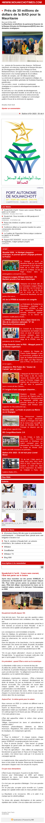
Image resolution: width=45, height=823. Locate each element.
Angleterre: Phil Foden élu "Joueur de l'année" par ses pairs (19, 368)
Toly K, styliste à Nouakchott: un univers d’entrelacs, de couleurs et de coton (19, 542)
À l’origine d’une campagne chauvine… (19, 390)
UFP (3, 494)
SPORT (5, 249)
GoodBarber (9, 550)
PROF (25, 497)
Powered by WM (28, 820)
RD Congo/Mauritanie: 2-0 (14, 432)
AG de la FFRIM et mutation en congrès (20, 300)
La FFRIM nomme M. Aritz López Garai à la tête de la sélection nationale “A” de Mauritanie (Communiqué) (21, 322)
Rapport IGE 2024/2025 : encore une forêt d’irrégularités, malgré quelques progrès (18, 241)
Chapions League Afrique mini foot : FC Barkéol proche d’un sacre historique (20, 278)
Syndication (17, 820)
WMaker (7, 547)
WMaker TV (9, 554)
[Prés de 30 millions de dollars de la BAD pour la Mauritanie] (22, 32)
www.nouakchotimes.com (22, 2)
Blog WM (7, 558)
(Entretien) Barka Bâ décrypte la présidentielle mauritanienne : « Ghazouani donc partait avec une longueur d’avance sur (22, 535)
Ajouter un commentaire (11, 108)
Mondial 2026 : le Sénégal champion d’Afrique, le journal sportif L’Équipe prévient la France (22, 254)
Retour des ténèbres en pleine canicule (18, 223)
